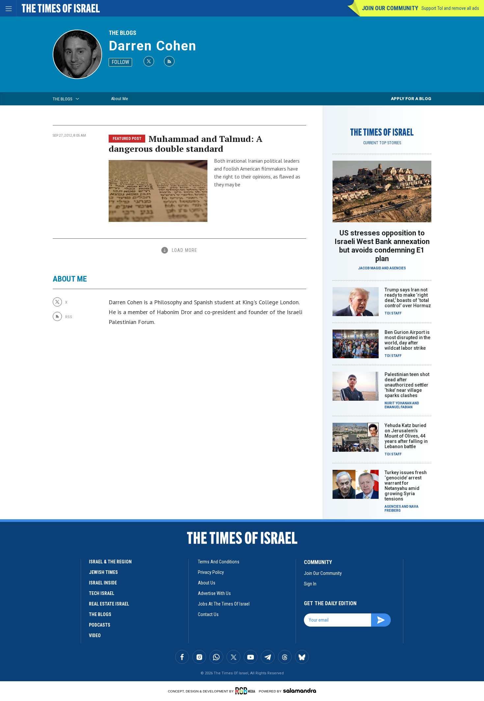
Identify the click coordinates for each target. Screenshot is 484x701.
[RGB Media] (246, 690)
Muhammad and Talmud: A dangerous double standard (185, 143)
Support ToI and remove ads (450, 8)
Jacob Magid (369, 268)
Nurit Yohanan (398, 403)
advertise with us (214, 593)
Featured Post (127, 138)
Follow (120, 62)
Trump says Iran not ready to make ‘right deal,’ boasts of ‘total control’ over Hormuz (408, 297)
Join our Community (390, 8)
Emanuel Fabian (399, 407)
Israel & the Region (110, 561)
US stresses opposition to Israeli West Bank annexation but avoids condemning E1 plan (382, 246)
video (95, 635)
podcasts (99, 625)
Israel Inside (103, 582)
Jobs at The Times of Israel (224, 604)
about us (206, 582)
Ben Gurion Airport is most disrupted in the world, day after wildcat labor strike (407, 340)
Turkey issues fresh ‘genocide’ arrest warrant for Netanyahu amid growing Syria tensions (406, 485)
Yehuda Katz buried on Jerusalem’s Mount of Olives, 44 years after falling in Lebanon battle (406, 436)
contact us (208, 614)
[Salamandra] (299, 690)
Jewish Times (103, 572)
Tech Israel (101, 593)
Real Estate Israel (109, 604)
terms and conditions (218, 561)
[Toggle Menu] (8, 8)
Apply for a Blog (411, 98)
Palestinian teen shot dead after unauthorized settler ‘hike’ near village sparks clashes (407, 385)
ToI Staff (393, 313)
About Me (119, 98)
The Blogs (122, 32)
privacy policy (211, 572)
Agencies (398, 268)
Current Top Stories (382, 143)
